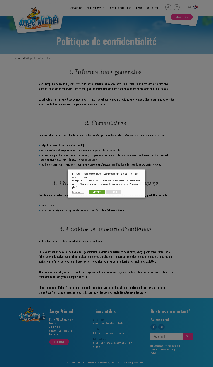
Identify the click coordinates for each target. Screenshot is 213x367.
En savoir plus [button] (78, 192)
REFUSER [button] (113, 192)
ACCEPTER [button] (97, 192)
